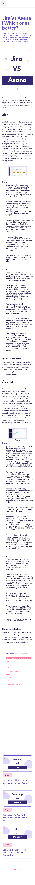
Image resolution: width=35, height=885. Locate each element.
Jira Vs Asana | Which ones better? (18, 658)
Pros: (9, 665)
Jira (7, 661)
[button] (3, 3)
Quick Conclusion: (14, 671)
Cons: (10, 668)
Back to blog (17, 870)
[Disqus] (17, 720)
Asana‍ (8, 674)
